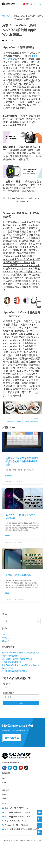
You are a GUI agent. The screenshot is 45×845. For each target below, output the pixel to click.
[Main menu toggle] (40, 3)
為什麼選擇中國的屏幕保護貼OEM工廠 (17, 659)
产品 (4, 782)
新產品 (4, 634)
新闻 (4, 794)
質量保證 (5, 790)
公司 (4, 786)
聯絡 (4, 798)
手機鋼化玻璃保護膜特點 (11, 662)
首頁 (4, 16)
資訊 (4, 641)
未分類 (4, 637)
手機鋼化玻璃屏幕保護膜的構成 (14, 671)
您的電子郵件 (8, 693)
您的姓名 (6, 684)
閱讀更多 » (8, 475)
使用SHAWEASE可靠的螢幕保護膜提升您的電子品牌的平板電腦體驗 (21, 461)
